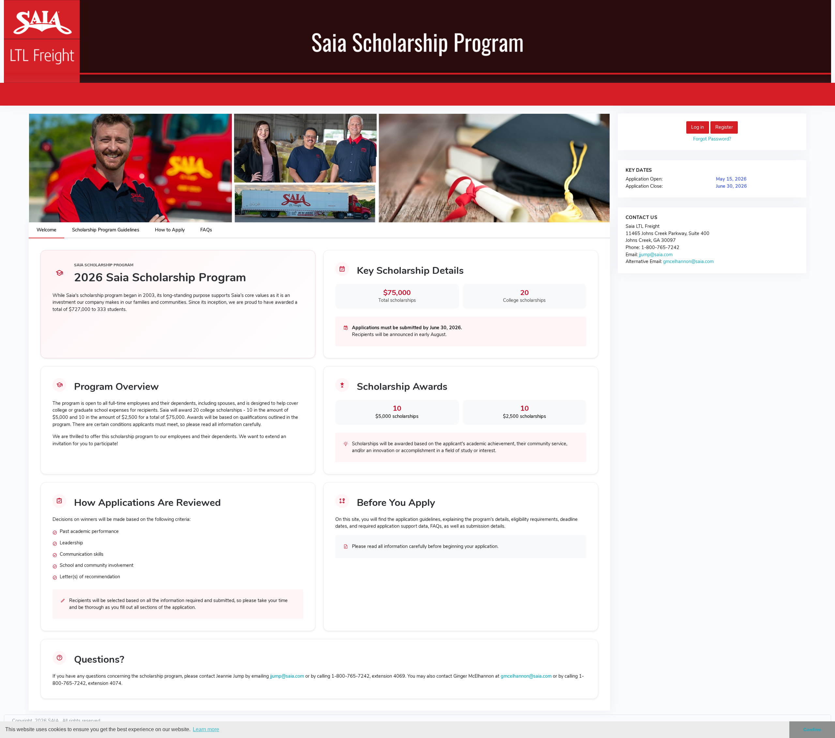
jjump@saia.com (287, 676)
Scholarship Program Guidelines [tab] (105, 230)
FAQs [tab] (206, 230)
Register (724, 127)
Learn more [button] (206, 729)
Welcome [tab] (46, 230)
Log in (697, 127)
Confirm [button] (812, 729)
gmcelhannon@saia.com (526, 676)
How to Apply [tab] (170, 230)
